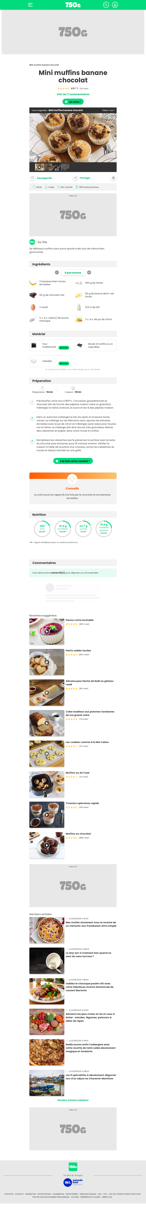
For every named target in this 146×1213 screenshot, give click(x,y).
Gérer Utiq (107, 1197)
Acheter (64, 348)
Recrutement (72, 1194)
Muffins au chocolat (78, 833)
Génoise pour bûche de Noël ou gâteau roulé (89, 682)
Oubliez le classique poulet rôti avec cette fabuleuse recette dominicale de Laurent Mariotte (89, 987)
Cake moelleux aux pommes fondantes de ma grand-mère (90, 713)
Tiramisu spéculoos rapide (82, 803)
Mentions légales (88, 1194)
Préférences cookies (90, 1197)
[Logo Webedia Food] (73, 1182)
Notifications (44, 1194)
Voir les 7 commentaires (73, 94)
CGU (100, 1194)
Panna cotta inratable (80, 620)
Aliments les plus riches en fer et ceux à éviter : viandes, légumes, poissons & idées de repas (90, 1017)
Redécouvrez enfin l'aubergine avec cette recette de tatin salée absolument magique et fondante (91, 1048)
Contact (19, 1194)
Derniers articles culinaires (73, 1100)
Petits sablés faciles (78, 650)
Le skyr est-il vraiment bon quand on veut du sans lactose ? (88, 954)
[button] (81, 178)
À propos (9, 1194)
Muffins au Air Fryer (78, 772)
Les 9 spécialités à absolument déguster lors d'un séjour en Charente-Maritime (91, 1076)
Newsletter (30, 1194)
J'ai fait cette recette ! (75, 461)
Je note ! (75, 102)
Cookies (75, 1197)
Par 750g (42, 242)
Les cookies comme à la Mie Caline (87, 742)
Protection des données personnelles (51, 1197)
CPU (105, 1194)
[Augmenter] (89, 272)
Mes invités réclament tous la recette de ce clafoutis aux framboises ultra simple (91, 924)
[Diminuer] (57, 272)
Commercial (58, 1194)
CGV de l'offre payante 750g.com (124, 1194)
